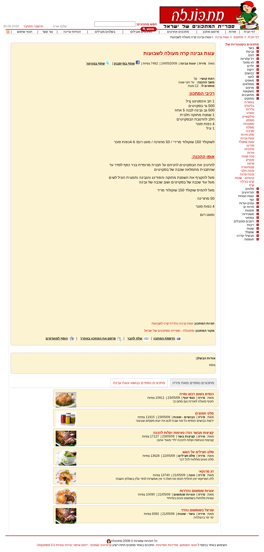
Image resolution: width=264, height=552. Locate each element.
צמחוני (249, 218)
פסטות (249, 210)
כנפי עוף (189, 398)
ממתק (250, 120)
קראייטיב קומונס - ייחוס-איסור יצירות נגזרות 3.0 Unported (74, 545)
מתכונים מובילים (141, 32)
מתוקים (238, 37)
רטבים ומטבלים (244, 221)
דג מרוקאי (206, 471)
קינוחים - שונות (244, 178)
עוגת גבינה (222, 37)
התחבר (28, 26)
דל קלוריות (247, 59)
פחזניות (249, 149)
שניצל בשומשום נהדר (197, 510)
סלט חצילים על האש (198, 452)
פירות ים (248, 207)
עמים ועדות (246, 203)
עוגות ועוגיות (246, 196)
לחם (251, 77)
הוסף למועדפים (57, 338)
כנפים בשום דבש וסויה (196, 394)
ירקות (250, 69)
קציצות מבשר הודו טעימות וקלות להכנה (183, 433)
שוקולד (249, 232)
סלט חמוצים (204, 413)
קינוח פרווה (247, 174)
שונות (250, 228)
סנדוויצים (248, 192)
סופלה (250, 127)
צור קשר (47, 32)
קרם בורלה (247, 181)
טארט (250, 113)
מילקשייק (248, 116)
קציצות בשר (186, 436)
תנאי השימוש (188, 545)
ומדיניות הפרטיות (167, 545)
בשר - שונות (186, 514)
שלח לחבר (134, 338)
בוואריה (249, 102)
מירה (202, 63)
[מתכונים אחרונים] (7, 32)
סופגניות (248, 124)
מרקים (250, 88)
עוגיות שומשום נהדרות (197, 491)
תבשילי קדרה (245, 236)
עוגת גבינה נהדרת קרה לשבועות (172, 323)
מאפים (249, 80)
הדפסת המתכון (164, 338)
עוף (252, 199)
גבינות (250, 51)
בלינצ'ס (249, 106)
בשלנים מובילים (105, 32)
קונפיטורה (247, 167)
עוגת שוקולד (246, 142)
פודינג (250, 145)
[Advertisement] (56, 127)
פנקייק (250, 160)
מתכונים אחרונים (178, 32)
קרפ (251, 185)
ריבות (250, 225)
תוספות (249, 239)
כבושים (249, 73)
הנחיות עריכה (72, 32)
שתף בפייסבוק (124, 63)
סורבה (250, 131)
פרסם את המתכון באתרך (98, 338)
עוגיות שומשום (184, 494)
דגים (251, 55)
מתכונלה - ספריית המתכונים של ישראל (169, 330)
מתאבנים (248, 95)
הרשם (39, 26)
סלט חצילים (186, 456)
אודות (232, 32)
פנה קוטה (248, 156)
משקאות (248, 91)
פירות (250, 153)
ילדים (250, 66)
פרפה (250, 163)
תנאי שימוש (24, 32)
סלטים (249, 189)
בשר (251, 48)
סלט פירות (247, 134)
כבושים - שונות (184, 417)
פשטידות (248, 214)
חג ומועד (248, 62)
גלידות (250, 109)
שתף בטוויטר (95, 63)
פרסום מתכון (211, 32)
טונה (191, 475)
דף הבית (249, 32)
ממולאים (248, 84)
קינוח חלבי (247, 171)
